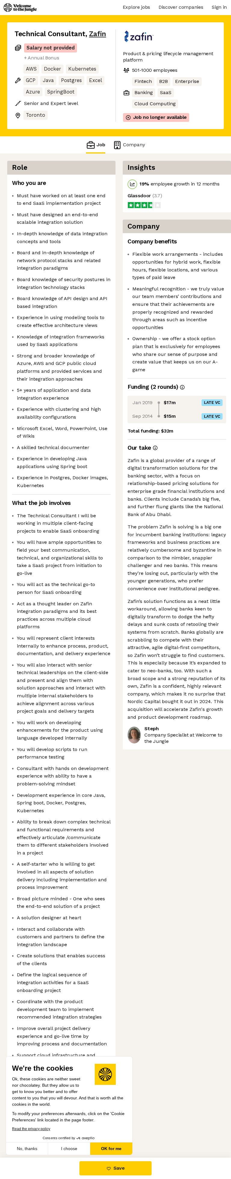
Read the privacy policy (31, 1129)
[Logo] (20, 7)
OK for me (111, 1148)
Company (134, 144)
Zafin (97, 34)
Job (101, 144)
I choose (69, 1148)
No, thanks (27, 1148)
